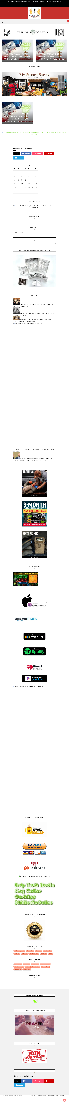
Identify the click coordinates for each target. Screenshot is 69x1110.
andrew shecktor (18, 969)
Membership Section (45, 5)
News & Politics (26, 1)
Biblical (50, 953)
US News (17, 951)
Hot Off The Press (14, 1)
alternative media (45, 966)
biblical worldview (35, 966)
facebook (27, 153)
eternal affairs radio (19, 966)
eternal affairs (18, 964)
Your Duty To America (34, 953)
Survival (48, 1)
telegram (20, 157)
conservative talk (27, 969)
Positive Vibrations (22, 5)
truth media (26, 964)
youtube (50, 153)
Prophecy (56, 1)
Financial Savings (38, 1)
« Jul (15, 196)
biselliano (28, 966)
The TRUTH (34, 5)
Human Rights (44, 953)
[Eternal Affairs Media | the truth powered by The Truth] (34, 13)
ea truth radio (35, 964)
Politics (23, 951)
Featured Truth (30, 951)
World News (24, 953)
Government (38, 951)
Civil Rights (17, 953)
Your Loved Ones (47, 951)
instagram (38, 153)
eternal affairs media (45, 964)
